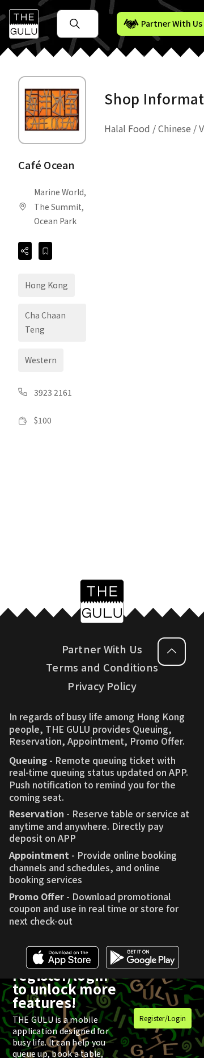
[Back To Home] (24, 24)
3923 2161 (53, 392)
